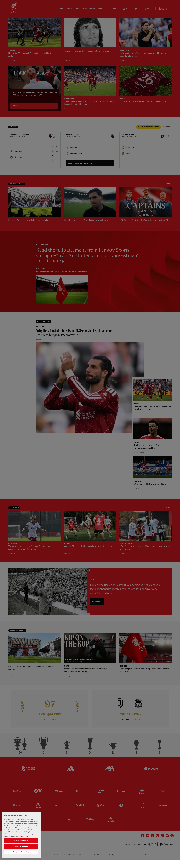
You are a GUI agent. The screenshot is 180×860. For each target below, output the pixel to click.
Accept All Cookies (21, 840)
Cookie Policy (25, 836)
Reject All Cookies (21, 846)
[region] (21, 835)
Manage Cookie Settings (21, 852)
